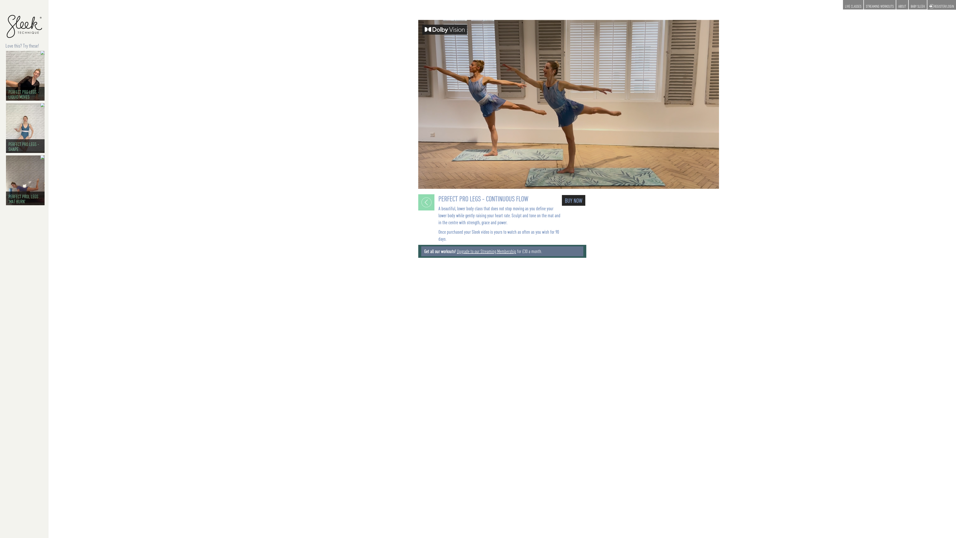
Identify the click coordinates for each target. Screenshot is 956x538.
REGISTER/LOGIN (943, 6)
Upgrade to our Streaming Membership (486, 251)
